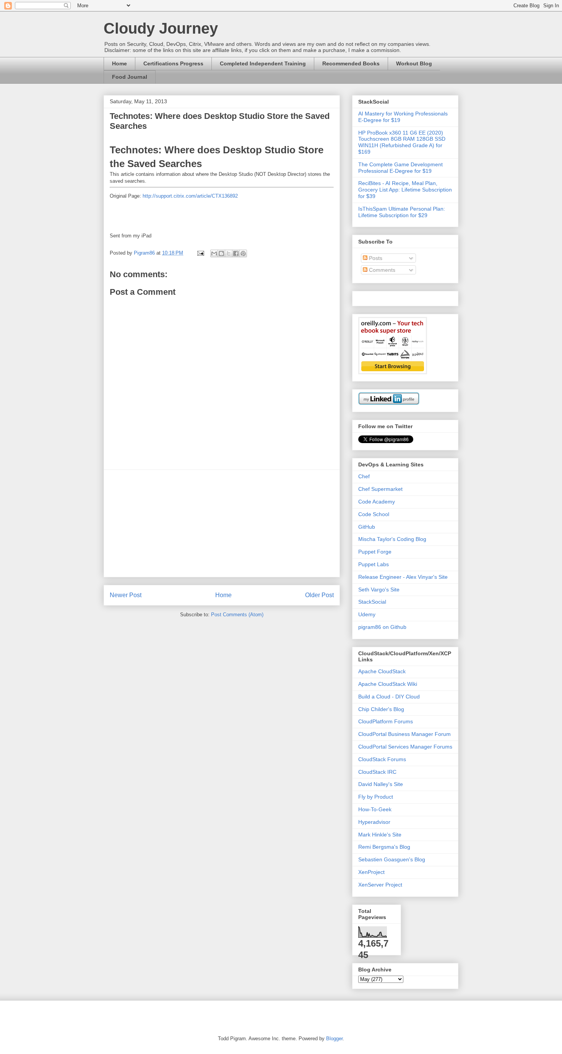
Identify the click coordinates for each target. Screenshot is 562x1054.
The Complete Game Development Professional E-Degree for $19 (400, 167)
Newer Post (125, 595)
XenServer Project (380, 885)
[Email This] (214, 253)
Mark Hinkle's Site (379, 835)
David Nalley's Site (380, 784)
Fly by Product (375, 797)
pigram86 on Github (382, 627)
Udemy (366, 614)
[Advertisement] (221, 523)
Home (119, 63)
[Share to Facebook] (236, 253)
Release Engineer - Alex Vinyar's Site (403, 577)
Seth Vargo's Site (379, 589)
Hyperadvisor (374, 822)
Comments (381, 270)
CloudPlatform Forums (385, 721)
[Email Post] (200, 253)
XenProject (371, 872)
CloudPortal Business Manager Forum (404, 734)
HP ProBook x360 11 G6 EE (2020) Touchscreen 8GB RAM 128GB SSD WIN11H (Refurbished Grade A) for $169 (401, 142)
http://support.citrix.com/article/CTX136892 (190, 196)
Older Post (319, 595)
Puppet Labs (373, 564)
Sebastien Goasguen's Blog (391, 859)
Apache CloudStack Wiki (387, 684)
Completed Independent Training (263, 63)
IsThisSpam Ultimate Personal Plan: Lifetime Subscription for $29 (401, 212)
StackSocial (372, 602)
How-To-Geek (374, 809)
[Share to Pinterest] (243, 253)
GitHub (366, 527)
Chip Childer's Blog (381, 709)
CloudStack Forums (382, 759)
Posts (374, 258)
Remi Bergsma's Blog (384, 847)
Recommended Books (351, 63)
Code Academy (376, 502)
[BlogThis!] (221, 253)
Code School (373, 514)
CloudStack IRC (377, 772)
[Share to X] (228, 253)
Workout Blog (414, 63)
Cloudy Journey (161, 28)
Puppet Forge (374, 552)
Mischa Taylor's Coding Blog (392, 539)
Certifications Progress (173, 63)
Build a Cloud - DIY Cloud (389, 696)
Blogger (334, 1038)
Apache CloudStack (382, 671)
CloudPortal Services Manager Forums (405, 747)
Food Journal (129, 77)
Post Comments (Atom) (237, 614)
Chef (364, 476)
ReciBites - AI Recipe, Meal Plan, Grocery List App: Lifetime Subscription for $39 (405, 189)
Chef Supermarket (380, 489)
